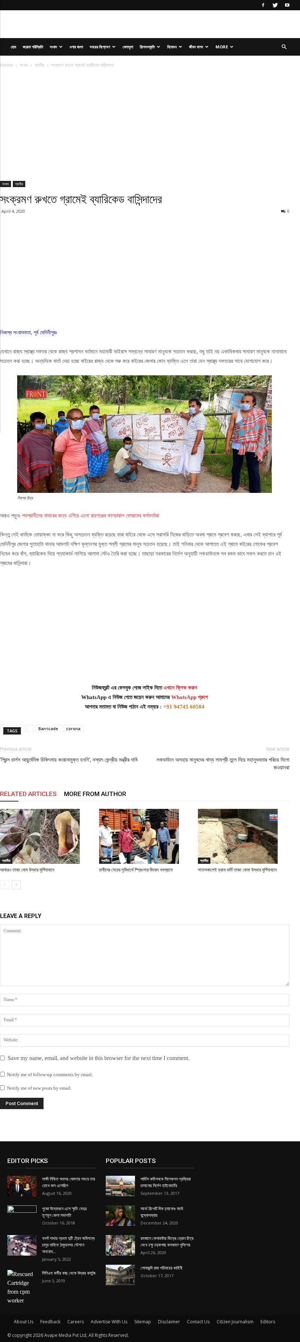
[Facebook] (263, 5)
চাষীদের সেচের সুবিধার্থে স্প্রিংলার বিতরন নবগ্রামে (136, 870)
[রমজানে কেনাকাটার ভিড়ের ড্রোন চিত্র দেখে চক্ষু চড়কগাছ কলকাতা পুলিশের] (120, 1245)
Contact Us (198, 1322)
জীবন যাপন (196, 46)
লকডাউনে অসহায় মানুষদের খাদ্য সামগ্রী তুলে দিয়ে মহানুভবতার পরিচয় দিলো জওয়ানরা (223, 763)
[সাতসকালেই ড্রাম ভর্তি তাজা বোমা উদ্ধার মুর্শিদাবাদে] (243, 836)
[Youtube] (287, 5)
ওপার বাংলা (76, 46)
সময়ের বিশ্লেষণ (100, 46)
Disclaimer (169, 1322)
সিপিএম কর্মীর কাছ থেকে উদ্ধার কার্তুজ (68, 1273)
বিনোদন (172, 46)
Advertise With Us (109, 1322)
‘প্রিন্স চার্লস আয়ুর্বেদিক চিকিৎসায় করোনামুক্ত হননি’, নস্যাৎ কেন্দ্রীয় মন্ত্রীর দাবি (69, 759)
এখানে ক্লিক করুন (180, 688)
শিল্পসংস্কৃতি (147, 46)
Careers (75, 1322)
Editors (267, 1322)
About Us (23, 1322)
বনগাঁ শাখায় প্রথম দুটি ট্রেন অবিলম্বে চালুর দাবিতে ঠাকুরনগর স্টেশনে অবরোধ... (68, 1245)
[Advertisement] (144, 126)
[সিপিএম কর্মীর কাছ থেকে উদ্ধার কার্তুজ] (22, 1287)
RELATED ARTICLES (28, 794)
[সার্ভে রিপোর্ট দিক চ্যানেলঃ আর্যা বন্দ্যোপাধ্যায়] (120, 1215)
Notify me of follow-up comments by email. (50, 1074)
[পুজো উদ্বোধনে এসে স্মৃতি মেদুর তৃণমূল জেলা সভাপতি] (22, 1215)
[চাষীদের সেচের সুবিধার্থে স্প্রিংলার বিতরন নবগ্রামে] (145, 836)
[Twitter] (275, 5)
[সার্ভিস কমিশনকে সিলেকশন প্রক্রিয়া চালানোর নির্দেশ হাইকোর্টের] (120, 1186)
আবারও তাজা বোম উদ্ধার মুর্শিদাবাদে (27, 870)
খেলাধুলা (128, 46)
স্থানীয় (39, 65)
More (221, 46)
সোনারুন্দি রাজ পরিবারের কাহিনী (161, 1268)
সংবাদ (53, 46)
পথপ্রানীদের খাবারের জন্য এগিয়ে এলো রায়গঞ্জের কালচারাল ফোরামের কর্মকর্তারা (90, 515)
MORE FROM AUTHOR (95, 794)
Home (6, 65)
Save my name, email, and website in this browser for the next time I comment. (99, 1058)
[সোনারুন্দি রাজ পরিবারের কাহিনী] (120, 1275)
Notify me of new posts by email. (39, 1088)
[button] (284, 47)
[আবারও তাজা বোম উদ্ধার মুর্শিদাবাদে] (45, 836)
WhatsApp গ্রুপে (189, 697)
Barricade (48, 728)
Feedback (50, 1322)
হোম (13, 46)
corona (73, 728)
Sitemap (142, 1322)
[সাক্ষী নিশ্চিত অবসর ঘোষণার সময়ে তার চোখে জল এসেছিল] (22, 1186)
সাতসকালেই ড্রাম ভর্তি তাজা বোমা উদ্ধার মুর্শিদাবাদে (237, 870)
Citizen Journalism (235, 1322)
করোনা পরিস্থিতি (33, 46)
